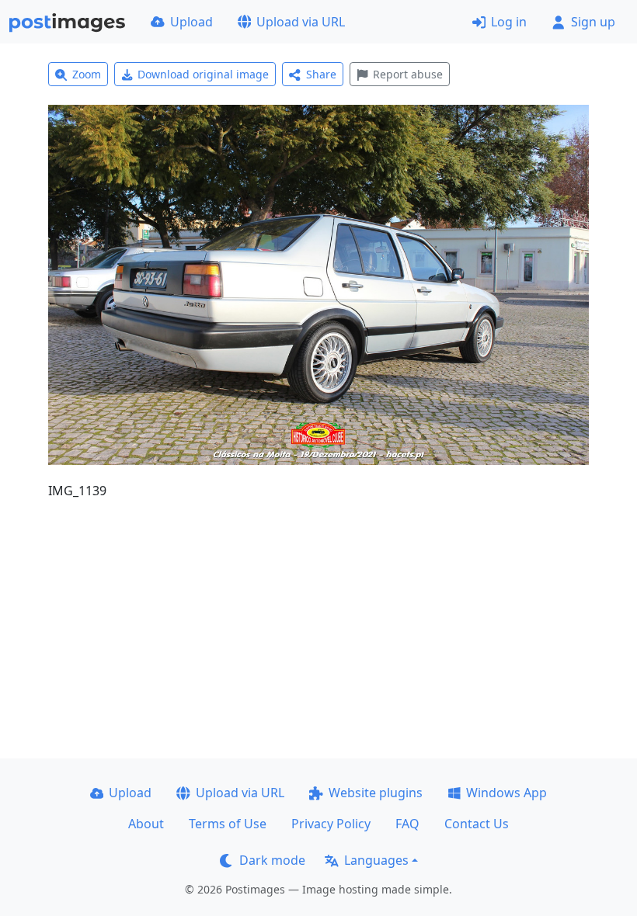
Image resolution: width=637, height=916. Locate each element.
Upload (191, 21)
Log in (509, 21)
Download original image (203, 74)
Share (321, 74)
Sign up (593, 21)
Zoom (86, 74)
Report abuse (408, 74)
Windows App (506, 792)
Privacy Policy (331, 823)
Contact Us (476, 823)
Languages (376, 860)
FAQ (407, 823)
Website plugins (376, 792)
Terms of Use (227, 823)
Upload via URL (300, 21)
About (146, 823)
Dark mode (272, 860)
